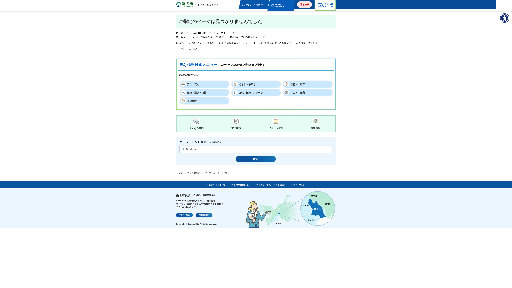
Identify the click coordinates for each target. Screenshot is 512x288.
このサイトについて (216, 185)
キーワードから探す (193, 142)
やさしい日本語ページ (255, 5)
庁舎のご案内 (184, 215)
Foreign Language (279, 5)
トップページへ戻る (187, 49)
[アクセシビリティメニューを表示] (504, 18)
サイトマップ (299, 185)
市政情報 (192, 101)
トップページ (182, 173)
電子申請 (236, 128)
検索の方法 (216, 142)
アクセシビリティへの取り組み (272, 185)
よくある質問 (196, 128)
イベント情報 (276, 128)
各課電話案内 (204, 215)
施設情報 (315, 128)
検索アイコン (183, 149)
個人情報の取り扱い (242, 185)
